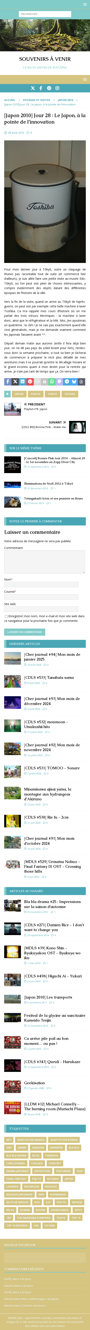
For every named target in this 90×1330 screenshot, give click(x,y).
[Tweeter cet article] (15, 382)
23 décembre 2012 (37, 488)
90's (8, 1140)
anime (22, 1147)
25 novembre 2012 (37, 911)
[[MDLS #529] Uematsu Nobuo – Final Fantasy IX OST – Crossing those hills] (12, 864)
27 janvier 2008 (35, 1088)
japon (19, 394)
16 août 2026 (34, 664)
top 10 (75, 1218)
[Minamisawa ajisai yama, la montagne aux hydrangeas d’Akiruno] (12, 793)
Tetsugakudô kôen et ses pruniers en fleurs (53, 498)
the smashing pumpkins (33, 1218)
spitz (78, 1210)
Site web (10, 604)
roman (25, 1210)
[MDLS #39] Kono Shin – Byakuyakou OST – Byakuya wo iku (52, 953)
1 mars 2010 (34, 963)
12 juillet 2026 (34, 755)
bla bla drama (16, 1155)
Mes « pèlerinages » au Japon (40, 1299)
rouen (40, 1210)
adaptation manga (30, 1140)
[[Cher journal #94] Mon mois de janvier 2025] (12, 658)
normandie (58, 1194)
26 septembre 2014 (38, 935)
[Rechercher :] (45, 14)
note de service (17, 1202)
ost (48, 1202)
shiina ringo (60, 1210)
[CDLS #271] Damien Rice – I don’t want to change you (54, 927)
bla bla (74, 1147)
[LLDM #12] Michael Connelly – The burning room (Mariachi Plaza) (54, 1106)
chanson (51, 1155)
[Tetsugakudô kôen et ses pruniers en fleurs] (12, 502)
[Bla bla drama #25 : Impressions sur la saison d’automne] (12, 905)
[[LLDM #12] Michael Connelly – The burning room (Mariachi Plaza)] (12, 1108)
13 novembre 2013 (37, 1025)
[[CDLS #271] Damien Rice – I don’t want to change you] (12, 928)
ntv (37, 1202)
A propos (25, 1279)
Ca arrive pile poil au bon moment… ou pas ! (46, 1041)
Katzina (9, 1285)
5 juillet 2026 (34, 773)
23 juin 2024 (33, 981)
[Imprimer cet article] (44, 382)
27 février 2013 (35, 503)
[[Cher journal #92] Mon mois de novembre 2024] (12, 749)
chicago (37, 1163)
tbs (8, 1218)
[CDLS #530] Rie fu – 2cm (46, 817)
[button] (84, 4)
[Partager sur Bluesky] (74, 382)
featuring (63, 1171)
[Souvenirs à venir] (45, 49)
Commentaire (13, 548)
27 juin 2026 (33, 804)
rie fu (10, 1210)
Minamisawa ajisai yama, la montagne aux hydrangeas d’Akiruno (47, 794)
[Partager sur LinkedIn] (22, 382)
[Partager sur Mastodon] (59, 382)
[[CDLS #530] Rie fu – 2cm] (12, 821)
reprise (77, 1202)
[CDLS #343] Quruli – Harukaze (52, 1061)
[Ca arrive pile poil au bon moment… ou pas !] (12, 1042)
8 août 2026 (33, 682)
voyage (70, 394)
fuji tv (36, 1179)
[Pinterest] (49, 88)
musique (51, 1186)
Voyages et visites (36, 100)
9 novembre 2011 (37, 1002)
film (80, 1171)
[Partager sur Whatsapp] (52, 382)
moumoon (31, 1186)
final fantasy (16, 1179)
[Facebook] (41, 88)
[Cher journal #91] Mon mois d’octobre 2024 (49, 841)
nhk (41, 1194)
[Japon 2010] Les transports (48, 997)
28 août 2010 (16, 133)
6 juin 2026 (33, 876)
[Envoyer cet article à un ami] (37, 382)
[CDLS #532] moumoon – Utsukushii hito (46, 724)
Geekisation (34, 1082)
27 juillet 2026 (34, 732)
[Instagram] (57, 88)
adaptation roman (64, 1140)
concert (55, 1163)
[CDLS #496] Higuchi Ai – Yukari (53, 976)
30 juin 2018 (33, 1114)
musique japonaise (19, 1194)
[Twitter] (32, 88)
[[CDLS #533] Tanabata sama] (12, 681)
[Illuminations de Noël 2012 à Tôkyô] (12, 485)
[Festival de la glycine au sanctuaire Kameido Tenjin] (12, 1017)
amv (9, 1147)
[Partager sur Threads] (81, 382)
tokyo (52, 394)
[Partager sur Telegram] (66, 382)
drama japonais (17, 1171)
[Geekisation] (12, 1086)
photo (35, 394)
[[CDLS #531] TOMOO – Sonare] (12, 772)
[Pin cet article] (30, 382)
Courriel (9, 592)
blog (35, 1155)
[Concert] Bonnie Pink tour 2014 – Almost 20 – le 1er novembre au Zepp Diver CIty (54, 460)
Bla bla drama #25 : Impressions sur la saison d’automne (52, 904)
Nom (7, 579)
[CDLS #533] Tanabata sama (49, 677)
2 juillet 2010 (34, 1048)
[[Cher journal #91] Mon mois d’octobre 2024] (12, 842)
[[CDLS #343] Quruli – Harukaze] (12, 1065)
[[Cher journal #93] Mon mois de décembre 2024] (12, 702)
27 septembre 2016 (38, 1067)
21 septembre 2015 (38, 466)
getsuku (53, 1179)
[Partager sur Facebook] (8, 382)
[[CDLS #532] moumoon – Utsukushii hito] (12, 725)
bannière (56, 1147)
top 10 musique (17, 1225)
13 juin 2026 (33, 848)
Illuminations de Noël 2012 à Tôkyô (48, 483)
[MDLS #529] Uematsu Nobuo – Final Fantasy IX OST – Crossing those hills (52, 866)
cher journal (15, 1163)
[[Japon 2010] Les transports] (12, 999)
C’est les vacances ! (34, 1305)
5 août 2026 (33, 708)
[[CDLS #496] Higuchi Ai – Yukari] (12, 980)
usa (36, 1225)
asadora (38, 1147)
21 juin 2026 (33, 822)
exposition (42, 1171)
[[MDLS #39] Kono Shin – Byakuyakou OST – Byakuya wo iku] (12, 952)
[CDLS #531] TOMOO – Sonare (52, 768)
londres (12, 1186)
